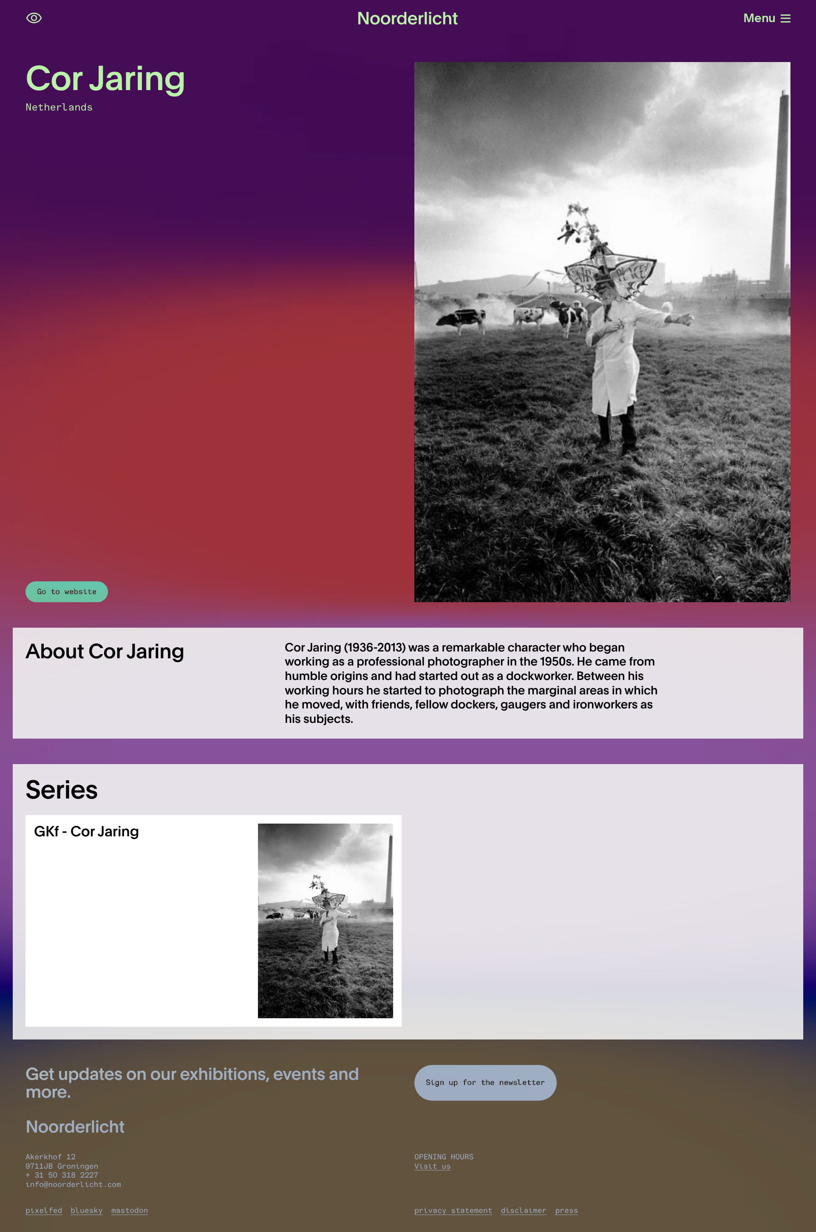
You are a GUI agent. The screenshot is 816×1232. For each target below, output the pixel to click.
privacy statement (453, 1210)
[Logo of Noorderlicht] (408, 18)
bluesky (87, 1210)
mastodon (129, 1210)
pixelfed (44, 1210)
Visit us (432, 1166)
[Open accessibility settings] (34, 18)
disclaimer (524, 1210)
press (566, 1210)
